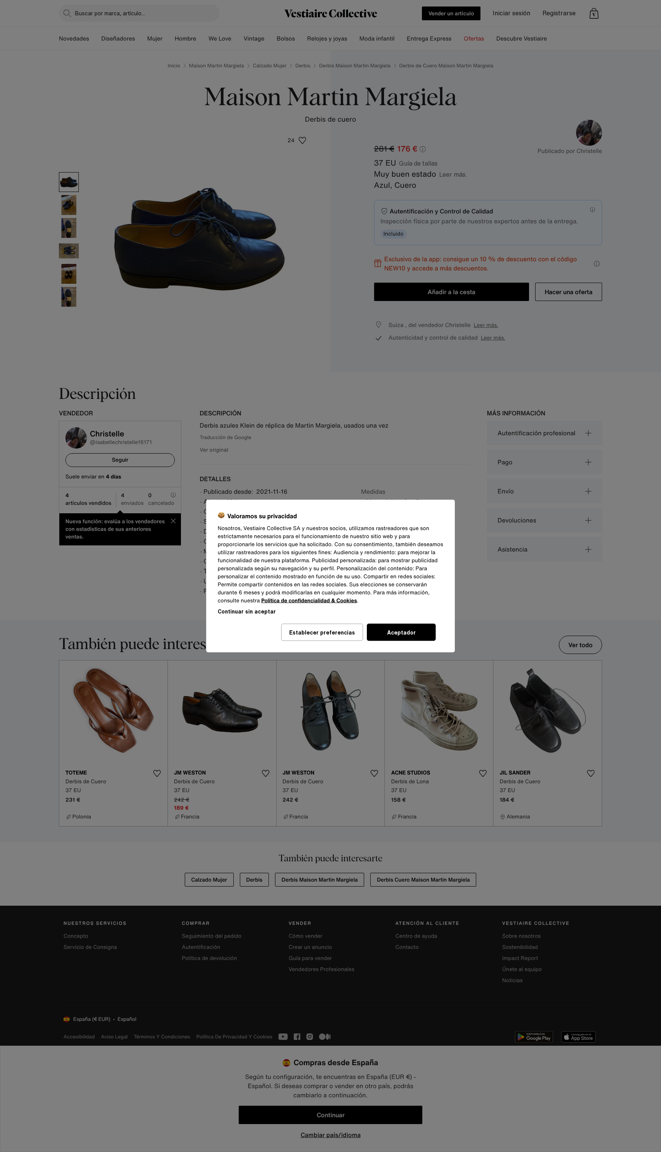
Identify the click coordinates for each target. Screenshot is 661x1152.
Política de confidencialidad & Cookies (309, 601)
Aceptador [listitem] (401, 632)
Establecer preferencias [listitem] (322, 632)
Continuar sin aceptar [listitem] (247, 611)
